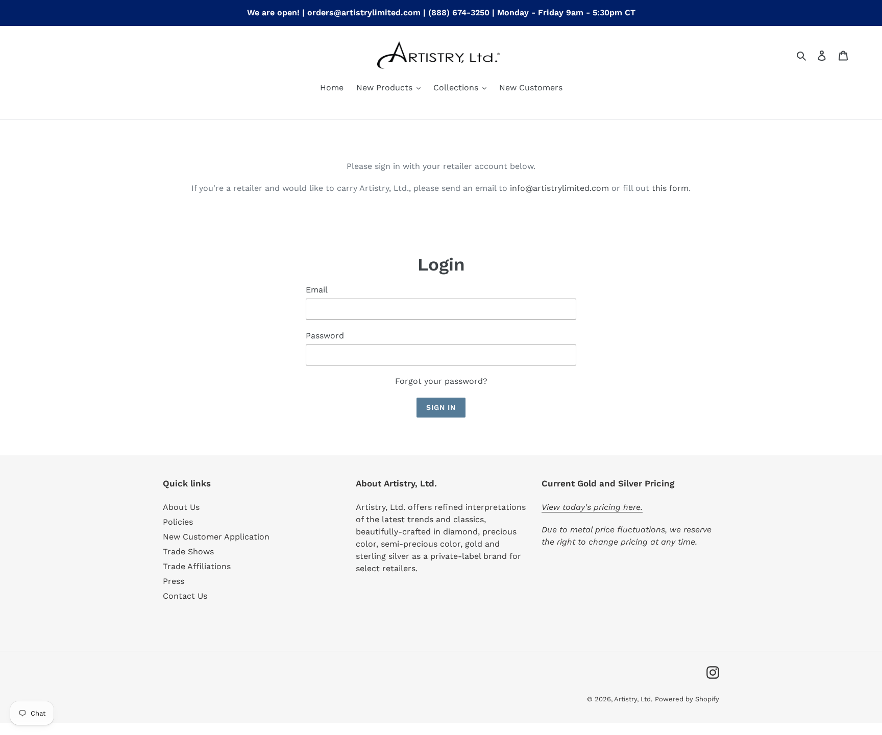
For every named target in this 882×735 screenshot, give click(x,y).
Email (317, 290)
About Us (181, 507)
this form (670, 188)
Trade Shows (188, 551)
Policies (178, 522)
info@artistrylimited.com (559, 188)
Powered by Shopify (687, 699)
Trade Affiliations (197, 566)
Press (173, 581)
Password (325, 335)
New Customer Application (216, 537)
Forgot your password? (441, 381)
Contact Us (185, 596)
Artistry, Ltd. (633, 699)
